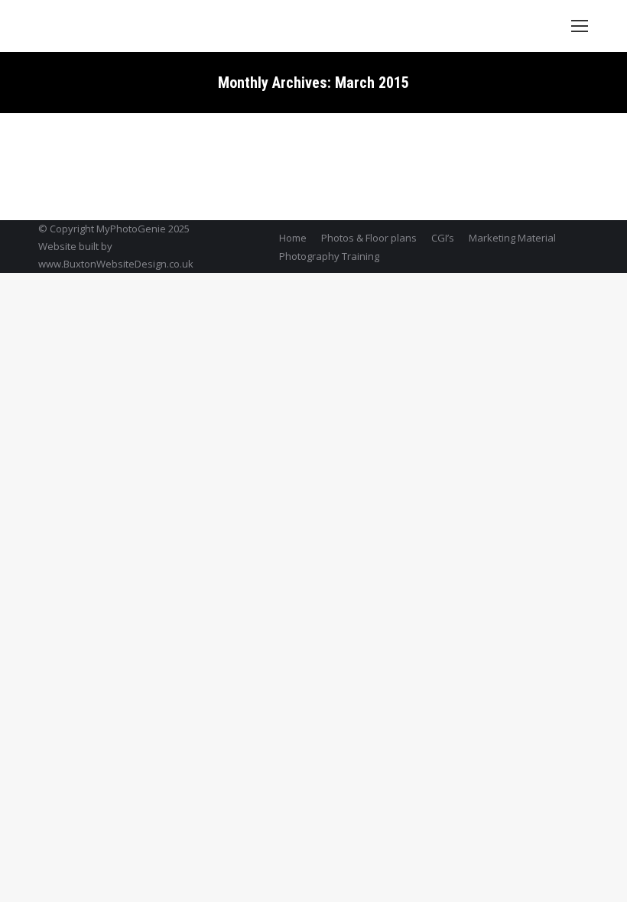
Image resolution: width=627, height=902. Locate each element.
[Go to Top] (602, 877)
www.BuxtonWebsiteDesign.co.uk (115, 264)
